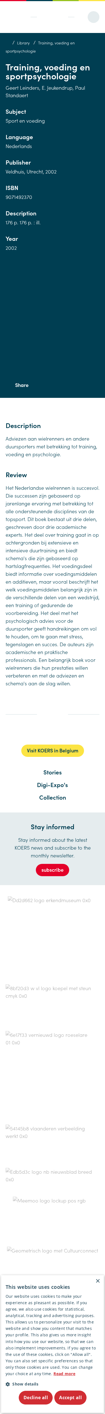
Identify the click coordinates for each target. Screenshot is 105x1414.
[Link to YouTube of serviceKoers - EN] (74, 732)
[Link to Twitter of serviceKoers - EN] (39, 732)
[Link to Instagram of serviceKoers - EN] (51, 732)
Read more (64, 1373)
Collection (52, 797)
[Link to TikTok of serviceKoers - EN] (62, 732)
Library (23, 43)
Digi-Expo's (52, 784)
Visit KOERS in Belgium (52, 750)
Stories (52, 772)
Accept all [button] (70, 1397)
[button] (53, 1384)
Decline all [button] (36, 1397)
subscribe (52, 869)
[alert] (52, 1344)
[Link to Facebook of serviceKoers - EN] (28, 732)
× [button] (97, 1281)
